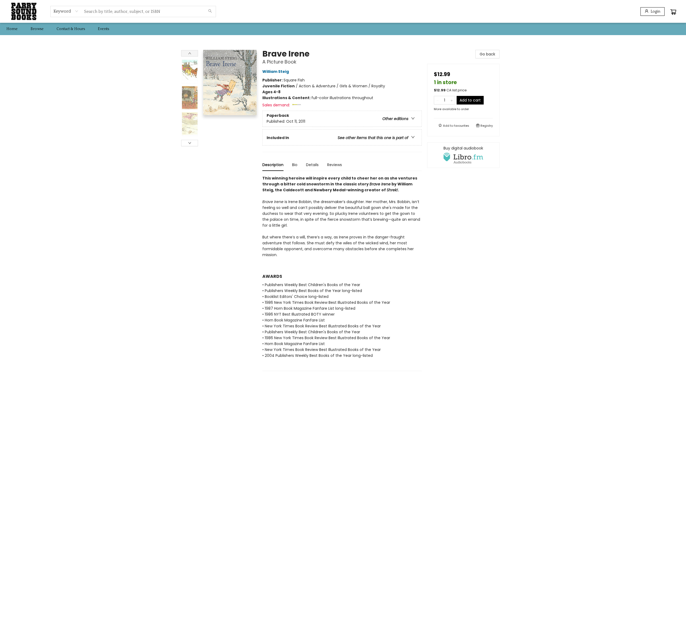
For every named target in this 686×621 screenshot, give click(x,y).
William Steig (275, 71)
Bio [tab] (294, 164)
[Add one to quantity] (451, 100)
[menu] (343, 29)
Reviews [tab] (334, 164)
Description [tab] (273, 164)
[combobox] (66, 11)
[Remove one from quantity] (437, 100)
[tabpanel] (342, 273)
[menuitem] (12, 29)
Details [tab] (312, 164)
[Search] (210, 11)
